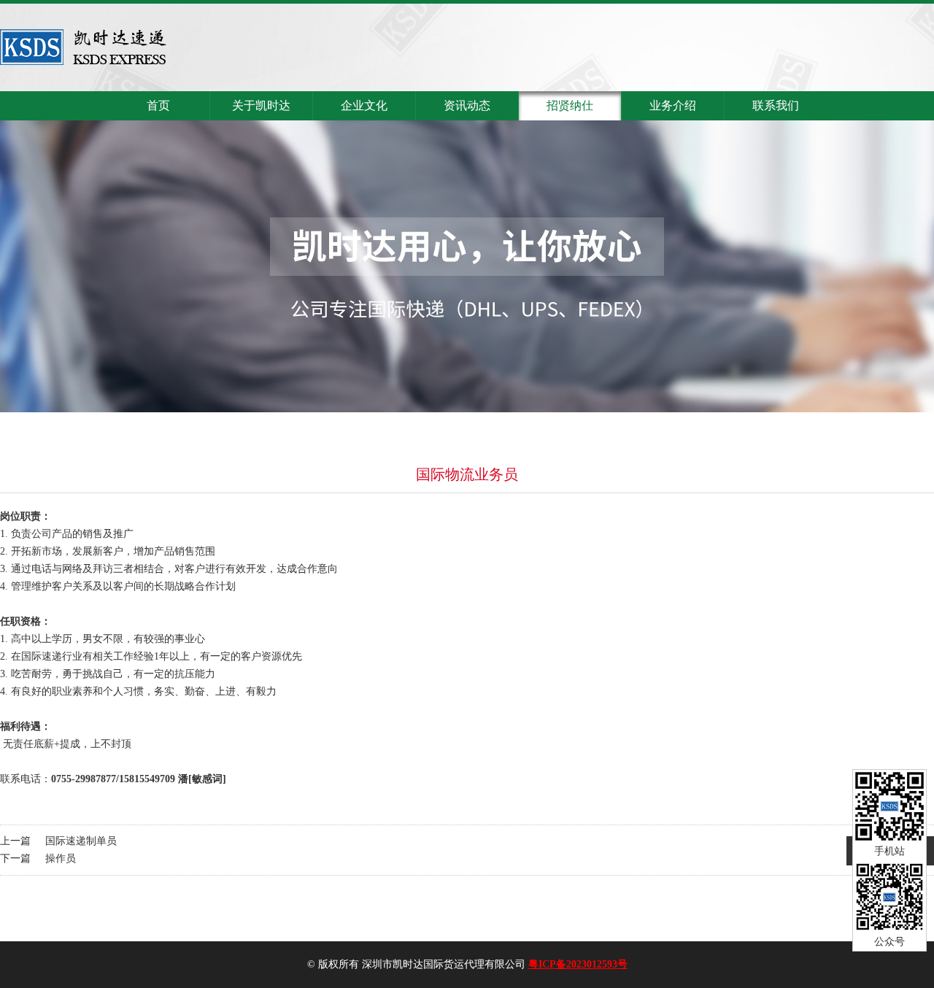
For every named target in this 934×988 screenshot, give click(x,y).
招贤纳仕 (570, 105)
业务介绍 (672, 105)
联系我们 (775, 105)
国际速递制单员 (81, 840)
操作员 (60, 858)
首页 (158, 105)
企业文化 (364, 105)
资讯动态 (467, 105)
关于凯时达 (261, 105)
